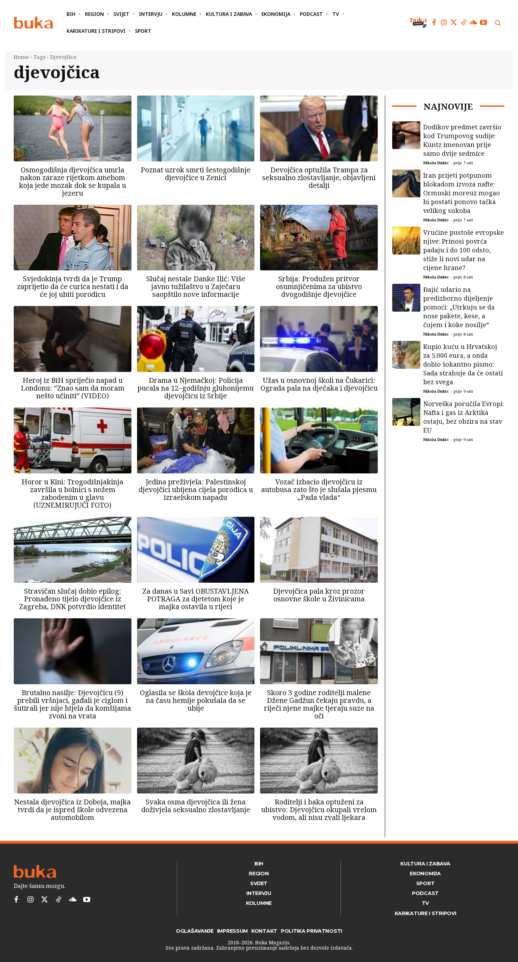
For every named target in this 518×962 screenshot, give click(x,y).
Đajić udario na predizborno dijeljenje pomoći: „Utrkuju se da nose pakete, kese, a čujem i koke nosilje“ (459, 307)
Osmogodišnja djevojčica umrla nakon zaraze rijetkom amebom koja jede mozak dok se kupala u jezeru (72, 181)
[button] (497, 22)
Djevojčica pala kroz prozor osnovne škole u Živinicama (319, 594)
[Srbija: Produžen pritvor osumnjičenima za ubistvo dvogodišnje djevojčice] (319, 238)
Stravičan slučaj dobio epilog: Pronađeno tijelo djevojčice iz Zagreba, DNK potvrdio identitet (72, 598)
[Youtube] (483, 22)
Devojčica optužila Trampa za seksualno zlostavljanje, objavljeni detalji (319, 177)
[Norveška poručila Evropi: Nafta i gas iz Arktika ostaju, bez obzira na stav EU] (406, 412)
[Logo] (33, 23)
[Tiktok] (463, 22)
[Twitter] (453, 22)
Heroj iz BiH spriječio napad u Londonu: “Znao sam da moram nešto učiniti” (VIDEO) (72, 387)
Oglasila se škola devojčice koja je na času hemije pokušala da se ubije (196, 700)
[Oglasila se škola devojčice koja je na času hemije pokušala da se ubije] (196, 651)
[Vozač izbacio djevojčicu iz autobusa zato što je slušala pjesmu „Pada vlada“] (319, 440)
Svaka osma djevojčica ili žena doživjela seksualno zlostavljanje (195, 805)
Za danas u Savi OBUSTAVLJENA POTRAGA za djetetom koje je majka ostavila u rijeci (195, 598)
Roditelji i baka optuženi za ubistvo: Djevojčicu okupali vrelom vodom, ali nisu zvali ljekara (319, 809)
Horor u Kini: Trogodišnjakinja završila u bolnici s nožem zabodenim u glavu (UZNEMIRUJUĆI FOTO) (72, 493)
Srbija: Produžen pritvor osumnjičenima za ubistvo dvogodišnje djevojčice (319, 286)
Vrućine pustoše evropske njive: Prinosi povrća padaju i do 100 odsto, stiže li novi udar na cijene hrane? (463, 250)
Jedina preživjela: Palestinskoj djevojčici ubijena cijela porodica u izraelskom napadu (195, 489)
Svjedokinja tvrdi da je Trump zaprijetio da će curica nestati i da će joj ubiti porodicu (72, 286)
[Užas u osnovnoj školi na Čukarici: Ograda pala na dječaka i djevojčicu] (319, 339)
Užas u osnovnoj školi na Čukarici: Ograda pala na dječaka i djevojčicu (319, 384)
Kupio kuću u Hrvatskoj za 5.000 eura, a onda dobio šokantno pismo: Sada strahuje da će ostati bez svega (463, 364)
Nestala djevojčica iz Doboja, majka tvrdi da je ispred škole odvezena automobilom (72, 809)
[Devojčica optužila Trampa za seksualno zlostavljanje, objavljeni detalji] (319, 128)
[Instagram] (444, 22)
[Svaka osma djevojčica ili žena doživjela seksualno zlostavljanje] (196, 761)
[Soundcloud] (473, 22)
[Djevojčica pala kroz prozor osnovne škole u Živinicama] (319, 550)
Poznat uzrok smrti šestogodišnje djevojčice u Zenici (196, 173)
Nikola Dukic (436, 162)
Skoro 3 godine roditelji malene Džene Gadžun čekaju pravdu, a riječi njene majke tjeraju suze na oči (319, 704)
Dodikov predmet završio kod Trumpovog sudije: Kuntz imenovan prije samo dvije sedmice (462, 140)
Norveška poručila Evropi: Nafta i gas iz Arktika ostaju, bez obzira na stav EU (463, 416)
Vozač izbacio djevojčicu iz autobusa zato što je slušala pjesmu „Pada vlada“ (319, 489)
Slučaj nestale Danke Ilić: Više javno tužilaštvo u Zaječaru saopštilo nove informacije (195, 286)
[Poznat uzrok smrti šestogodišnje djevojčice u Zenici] (196, 128)
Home (21, 56)
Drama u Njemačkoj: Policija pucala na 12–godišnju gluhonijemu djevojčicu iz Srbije (195, 387)
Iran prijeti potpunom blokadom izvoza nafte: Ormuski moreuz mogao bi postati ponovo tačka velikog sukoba (461, 193)
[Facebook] (434, 22)
